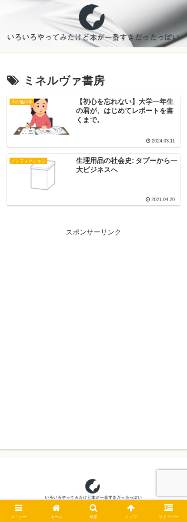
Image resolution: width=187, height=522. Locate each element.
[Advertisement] (93, 332)
